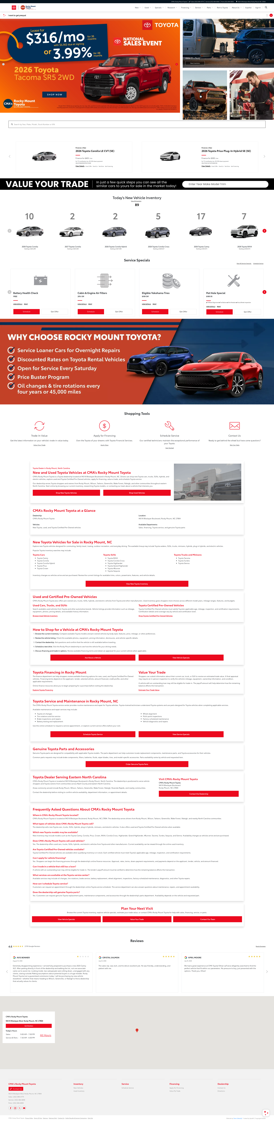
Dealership (223, 1083)
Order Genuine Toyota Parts (137, 764)
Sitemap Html (53, 1118)
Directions (221, 1091)
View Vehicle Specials (181, 657)
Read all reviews (261, 946)
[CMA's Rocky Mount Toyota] (26, 7)
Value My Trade (175, 1091)
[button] (137, 1030)
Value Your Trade (39, 445)
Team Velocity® (238, 1118)
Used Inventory (79, 1091)
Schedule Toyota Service (93, 734)
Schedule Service (241, 115)
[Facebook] (10, 1108)
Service (125, 1083)
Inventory (78, 1083)
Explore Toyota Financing (43, 690)
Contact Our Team (207, 919)
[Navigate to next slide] (178, 69)
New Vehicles (78, 1088)
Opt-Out (90, 1118)
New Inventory (195, 63)
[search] (266, 7)
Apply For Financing (177, 1088)
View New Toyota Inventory (137, 583)
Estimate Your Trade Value (149, 690)
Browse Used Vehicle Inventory (45, 615)
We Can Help (234, 445)
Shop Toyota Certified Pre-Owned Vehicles (156, 615)
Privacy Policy (29, 1118)
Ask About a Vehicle (93, 657)
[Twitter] (19, 1108)
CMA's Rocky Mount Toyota (16, 1118)
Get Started (169, 448)
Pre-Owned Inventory (195, 115)
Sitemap (45, 1118)
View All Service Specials (244, 263)
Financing (174, 1083)
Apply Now (104, 445)
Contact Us (17, 1088)
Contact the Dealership (198, 793)
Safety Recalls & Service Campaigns (76, 1118)
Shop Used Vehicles (137, 492)
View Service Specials (181, 734)
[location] (236, 1)
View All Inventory (136, 201)
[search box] (137, 123)
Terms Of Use (38, 1118)
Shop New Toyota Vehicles (66, 492)
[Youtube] (24, 1108)
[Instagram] (15, 1108)
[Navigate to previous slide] (1, 69)
